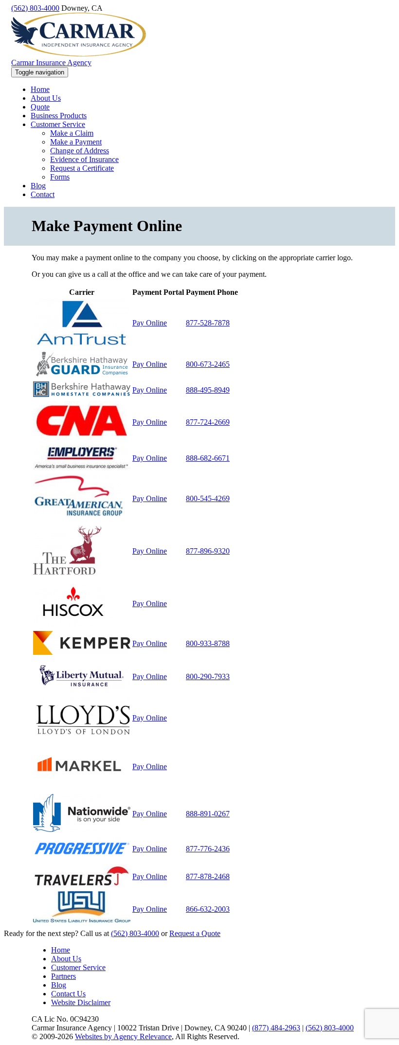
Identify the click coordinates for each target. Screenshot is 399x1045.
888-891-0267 (208, 814)
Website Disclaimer (80, 1002)
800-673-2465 (208, 364)
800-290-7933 (208, 676)
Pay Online (149, 323)
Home (60, 950)
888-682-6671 (208, 458)
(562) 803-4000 (35, 8)
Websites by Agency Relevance (123, 1036)
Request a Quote (194, 933)
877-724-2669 (208, 422)
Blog (58, 985)
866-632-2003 (208, 909)
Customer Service (78, 967)
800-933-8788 (208, 643)
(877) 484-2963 (276, 1028)
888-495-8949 (208, 390)
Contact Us (68, 994)
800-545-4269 (208, 498)
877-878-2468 (208, 876)
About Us (66, 959)
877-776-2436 (208, 849)
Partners (63, 976)
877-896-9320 (208, 551)
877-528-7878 (208, 323)
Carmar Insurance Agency (51, 62)
